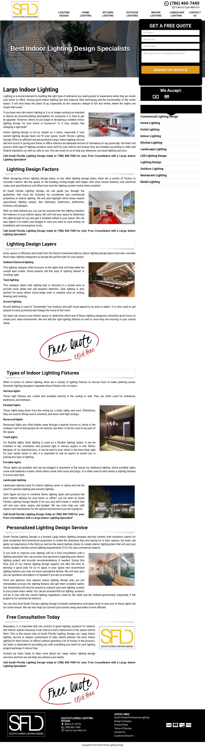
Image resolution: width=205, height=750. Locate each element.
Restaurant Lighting (153, 175)
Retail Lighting (150, 181)
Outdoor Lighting (132, 14)
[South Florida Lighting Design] (26, 724)
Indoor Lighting (156, 14)
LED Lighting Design (153, 155)
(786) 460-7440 (184, 3)
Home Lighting (85, 14)
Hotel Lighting (150, 129)
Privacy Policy (121, 724)
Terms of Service (122, 728)
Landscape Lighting (177, 14)
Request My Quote (169, 69)
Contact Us (195, 14)
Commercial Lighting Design (159, 116)
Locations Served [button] (123, 736)
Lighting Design (64, 14)
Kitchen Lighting (108, 14)
